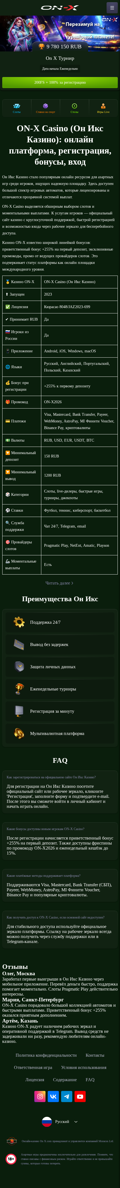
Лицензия (34, 1079)
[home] (60, 7)
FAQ (90, 1079)
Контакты (95, 1055)
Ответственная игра (33, 1067)
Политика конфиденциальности (46, 1055)
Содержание (65, 1079)
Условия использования (83, 1067)
